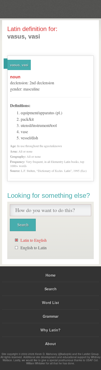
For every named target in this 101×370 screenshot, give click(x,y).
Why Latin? (50, 330)
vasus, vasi (19, 65)
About (50, 343)
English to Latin (33, 247)
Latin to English (33, 240)
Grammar (51, 316)
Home (51, 275)
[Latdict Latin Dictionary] (84, 9)
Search (51, 288)
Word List (50, 302)
